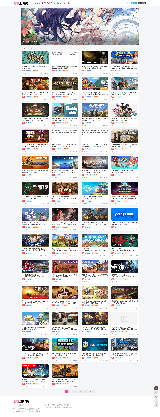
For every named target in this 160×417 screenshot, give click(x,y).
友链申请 (46, 405)
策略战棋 (89, 70)
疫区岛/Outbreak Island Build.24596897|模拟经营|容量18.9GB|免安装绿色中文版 (35, 197)
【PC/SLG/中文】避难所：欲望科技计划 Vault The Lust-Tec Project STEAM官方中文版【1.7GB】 (35, 250)
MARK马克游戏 (57, 407)
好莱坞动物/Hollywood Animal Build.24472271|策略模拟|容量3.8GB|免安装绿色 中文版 (65, 198)
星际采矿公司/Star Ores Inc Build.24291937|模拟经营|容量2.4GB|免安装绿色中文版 (35, 380)
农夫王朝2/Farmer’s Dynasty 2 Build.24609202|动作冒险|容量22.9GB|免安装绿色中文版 (65, 250)
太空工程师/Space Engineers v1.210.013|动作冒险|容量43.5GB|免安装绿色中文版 (124, 354)
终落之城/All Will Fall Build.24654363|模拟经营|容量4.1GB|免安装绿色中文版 (124, 93)
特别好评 (36, 70)
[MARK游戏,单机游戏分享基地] (21, 401)
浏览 (32, 48)
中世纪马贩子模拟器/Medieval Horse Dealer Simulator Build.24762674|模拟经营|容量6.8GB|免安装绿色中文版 (64, 94)
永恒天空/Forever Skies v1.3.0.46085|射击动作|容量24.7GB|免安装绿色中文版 (35, 302)
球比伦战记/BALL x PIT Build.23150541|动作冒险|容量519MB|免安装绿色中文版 (35, 93)
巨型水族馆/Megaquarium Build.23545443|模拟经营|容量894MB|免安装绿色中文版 (95, 354)
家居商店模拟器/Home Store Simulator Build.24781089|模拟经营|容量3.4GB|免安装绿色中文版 (124, 68)
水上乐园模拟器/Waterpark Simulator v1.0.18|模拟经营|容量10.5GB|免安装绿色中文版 (124, 172)
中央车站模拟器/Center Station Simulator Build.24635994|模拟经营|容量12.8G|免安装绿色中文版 (124, 198)
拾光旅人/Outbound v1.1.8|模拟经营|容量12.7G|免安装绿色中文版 (94, 197)
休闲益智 (59, 122)
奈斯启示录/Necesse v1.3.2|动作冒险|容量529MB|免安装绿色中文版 (64, 354)
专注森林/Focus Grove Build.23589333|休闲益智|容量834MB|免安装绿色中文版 (94, 302)
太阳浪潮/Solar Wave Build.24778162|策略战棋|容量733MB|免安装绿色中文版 (95, 67)
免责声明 (59, 405)
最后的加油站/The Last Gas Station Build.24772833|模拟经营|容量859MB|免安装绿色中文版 (95, 94)
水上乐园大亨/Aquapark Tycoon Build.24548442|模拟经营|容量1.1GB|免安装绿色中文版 (94, 250)
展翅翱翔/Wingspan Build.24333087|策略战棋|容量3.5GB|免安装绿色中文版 (64, 145)
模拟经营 (29, 70)
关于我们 (66, 405)
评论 (40, 48)
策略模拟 (66, 70)
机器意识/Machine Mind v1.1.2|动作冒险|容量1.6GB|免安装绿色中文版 (95, 276)
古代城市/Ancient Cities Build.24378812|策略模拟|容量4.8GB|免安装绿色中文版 (95, 145)
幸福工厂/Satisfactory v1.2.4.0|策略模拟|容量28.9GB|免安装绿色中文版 (35, 171)
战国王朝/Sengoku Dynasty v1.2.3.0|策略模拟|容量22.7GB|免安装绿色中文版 (124, 145)
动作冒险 (29, 96)
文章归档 (53, 405)
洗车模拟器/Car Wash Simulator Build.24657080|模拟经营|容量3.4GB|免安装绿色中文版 (35, 276)
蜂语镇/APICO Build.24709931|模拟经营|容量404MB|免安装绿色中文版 (35, 67)
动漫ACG (29, 253)
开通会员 (143, 3)
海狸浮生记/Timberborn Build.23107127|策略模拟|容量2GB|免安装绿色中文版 (95, 119)
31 (80, 391)
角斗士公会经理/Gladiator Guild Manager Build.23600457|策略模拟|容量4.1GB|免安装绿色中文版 (94, 329)
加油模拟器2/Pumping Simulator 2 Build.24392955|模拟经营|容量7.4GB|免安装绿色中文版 (124, 329)
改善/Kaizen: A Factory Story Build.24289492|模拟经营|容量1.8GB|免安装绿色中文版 (124, 250)
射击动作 (29, 305)
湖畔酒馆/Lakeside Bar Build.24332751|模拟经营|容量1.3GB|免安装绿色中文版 (35, 145)
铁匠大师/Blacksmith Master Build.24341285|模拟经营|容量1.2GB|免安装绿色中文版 (65, 380)
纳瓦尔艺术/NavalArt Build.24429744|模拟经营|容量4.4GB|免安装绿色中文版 (94, 171)
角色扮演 (126, 122)
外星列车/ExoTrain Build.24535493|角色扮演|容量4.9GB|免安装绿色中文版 (65, 276)
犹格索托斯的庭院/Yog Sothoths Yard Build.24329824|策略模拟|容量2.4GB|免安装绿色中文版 (65, 224)
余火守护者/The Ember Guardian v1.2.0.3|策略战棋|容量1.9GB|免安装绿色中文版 (35, 354)
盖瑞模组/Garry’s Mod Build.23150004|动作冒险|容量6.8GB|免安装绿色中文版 (124, 223)
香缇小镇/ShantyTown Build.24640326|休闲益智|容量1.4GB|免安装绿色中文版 (64, 119)
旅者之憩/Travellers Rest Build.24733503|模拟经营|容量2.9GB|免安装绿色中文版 (35, 119)
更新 (28, 48)
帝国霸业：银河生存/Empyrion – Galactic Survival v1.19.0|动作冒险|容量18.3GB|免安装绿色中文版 (64, 172)
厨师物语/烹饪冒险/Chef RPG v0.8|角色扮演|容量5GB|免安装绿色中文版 (124, 119)
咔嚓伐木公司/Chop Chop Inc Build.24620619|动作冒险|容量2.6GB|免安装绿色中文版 (35, 224)
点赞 (36, 48)
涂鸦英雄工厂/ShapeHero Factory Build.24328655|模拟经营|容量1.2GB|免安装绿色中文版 (65, 303)
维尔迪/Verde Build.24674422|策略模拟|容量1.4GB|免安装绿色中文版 (35, 328)
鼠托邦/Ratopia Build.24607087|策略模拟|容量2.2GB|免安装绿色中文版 (65, 67)
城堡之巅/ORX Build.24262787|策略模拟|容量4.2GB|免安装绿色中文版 (124, 302)
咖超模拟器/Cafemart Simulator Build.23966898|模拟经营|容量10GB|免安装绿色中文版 (64, 329)
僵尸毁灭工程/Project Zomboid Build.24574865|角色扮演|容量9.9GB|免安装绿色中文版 (124, 276)
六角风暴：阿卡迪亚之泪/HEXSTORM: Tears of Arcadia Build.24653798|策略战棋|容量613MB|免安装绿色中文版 (95, 224)
